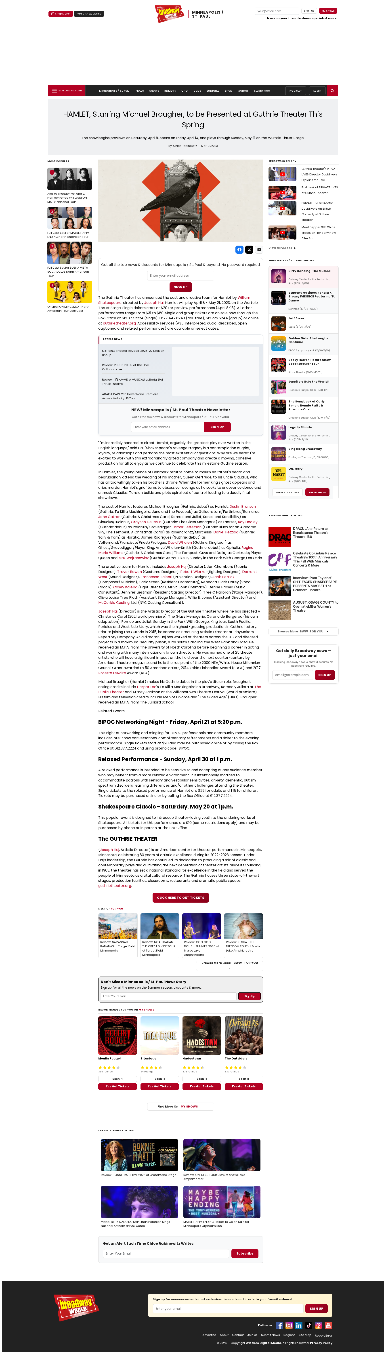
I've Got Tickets (117, 1086)
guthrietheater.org (119, 323)
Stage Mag (262, 90)
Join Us (252, 1335)
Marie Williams (110, 552)
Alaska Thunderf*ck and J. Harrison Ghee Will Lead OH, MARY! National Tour (67, 187)
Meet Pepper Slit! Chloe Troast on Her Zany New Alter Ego (319, 232)
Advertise (209, 1335)
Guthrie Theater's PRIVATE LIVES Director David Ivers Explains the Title (320, 174)
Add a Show (317, 492)
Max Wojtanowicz (133, 557)
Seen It (117, 1079)
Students (212, 90)
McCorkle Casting (114, 602)
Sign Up (180, 287)
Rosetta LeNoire (112, 673)
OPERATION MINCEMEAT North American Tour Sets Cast (68, 298)
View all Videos (280, 248)
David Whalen (180, 542)
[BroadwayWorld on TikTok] (309, 1325)
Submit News (270, 1335)
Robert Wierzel (193, 571)
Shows (154, 90)
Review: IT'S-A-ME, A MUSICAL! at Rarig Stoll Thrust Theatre (133, 382)
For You (117, 908)
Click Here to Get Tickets (180, 897)
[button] (332, 90)
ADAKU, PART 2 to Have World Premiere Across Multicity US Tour (130, 396)
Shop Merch (62, 13)
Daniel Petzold (225, 532)
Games (243, 90)
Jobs (197, 90)
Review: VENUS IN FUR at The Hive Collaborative (126, 367)
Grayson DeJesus (146, 521)
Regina (247, 547)
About (224, 1335)
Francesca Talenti (156, 576)
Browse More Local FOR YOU (229, 963)
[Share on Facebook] (239, 250)
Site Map (305, 1335)
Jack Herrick (223, 576)
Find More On (177, 1106)
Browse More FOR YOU (300, 631)
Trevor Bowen (129, 571)
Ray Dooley (248, 521)
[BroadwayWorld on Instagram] (289, 1325)
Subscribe (245, 1253)
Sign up (324, 675)
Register (296, 90)
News (140, 90)
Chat (185, 90)
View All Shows (287, 492)
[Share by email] (259, 250)
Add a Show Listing (89, 13)
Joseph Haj (154, 302)
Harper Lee (146, 686)
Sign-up (309, 11)
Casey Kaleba (125, 587)
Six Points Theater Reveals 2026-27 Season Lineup (133, 353)
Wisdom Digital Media (263, 1343)
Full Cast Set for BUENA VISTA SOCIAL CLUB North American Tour (68, 261)
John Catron (109, 516)
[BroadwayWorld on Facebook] (279, 1325)
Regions (289, 1335)
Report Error (323, 1336)
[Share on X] (249, 250)
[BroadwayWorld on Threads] (319, 1325)
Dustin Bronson (242, 506)
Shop (229, 90)
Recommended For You (286, 515)
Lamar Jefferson (186, 527)
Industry (170, 90)
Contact (238, 1335)
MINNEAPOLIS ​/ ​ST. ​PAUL (208, 14)
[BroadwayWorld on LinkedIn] (299, 1325)
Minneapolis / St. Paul (114, 90)
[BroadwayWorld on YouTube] (328, 1325)
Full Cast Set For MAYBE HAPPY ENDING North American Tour (68, 224)
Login (317, 90)
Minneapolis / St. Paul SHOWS (291, 260)
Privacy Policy (321, 1343)
